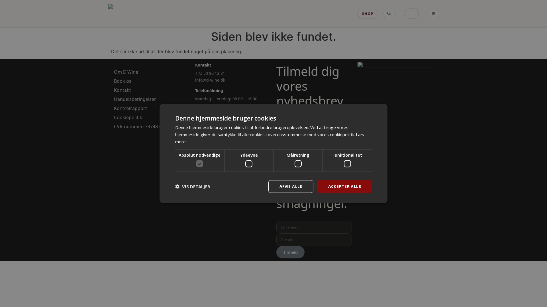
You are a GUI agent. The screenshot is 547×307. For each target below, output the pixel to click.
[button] (192, 186)
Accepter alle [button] (344, 186)
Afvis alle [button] (290, 186)
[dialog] (273, 153)
